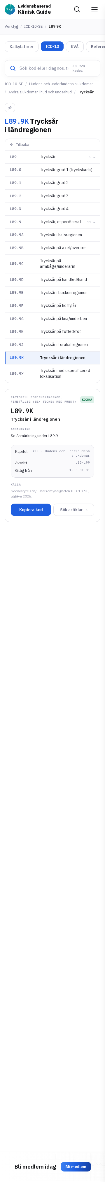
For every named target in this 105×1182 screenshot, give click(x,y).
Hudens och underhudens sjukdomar (61, 83)
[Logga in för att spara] (10, 107)
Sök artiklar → (74, 509)
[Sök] (77, 9)
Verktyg (11, 26)
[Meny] (94, 9)
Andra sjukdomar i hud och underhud (40, 92)
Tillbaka (22, 144)
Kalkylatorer (22, 46)
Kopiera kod (31, 509)
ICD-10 (52, 46)
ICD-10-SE (33, 26)
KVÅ (75, 46)
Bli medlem (75, 1166)
